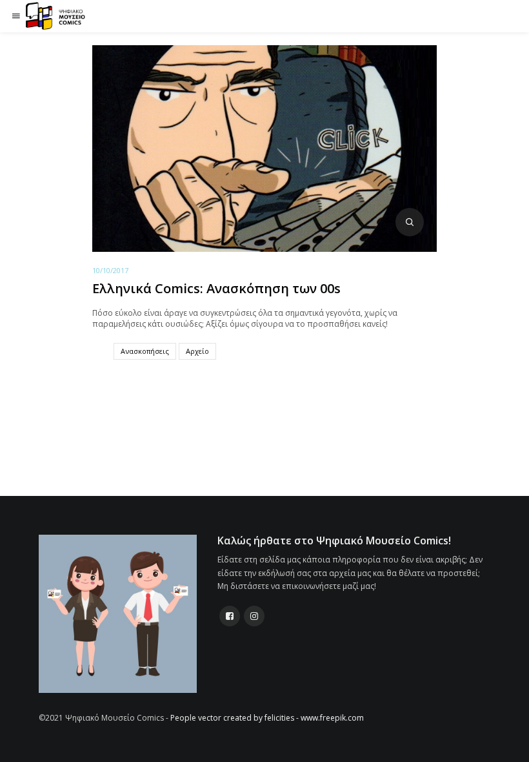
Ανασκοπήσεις (145, 351)
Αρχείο (197, 351)
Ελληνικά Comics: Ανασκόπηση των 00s (216, 288)
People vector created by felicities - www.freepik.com (267, 717)
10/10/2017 (110, 270)
